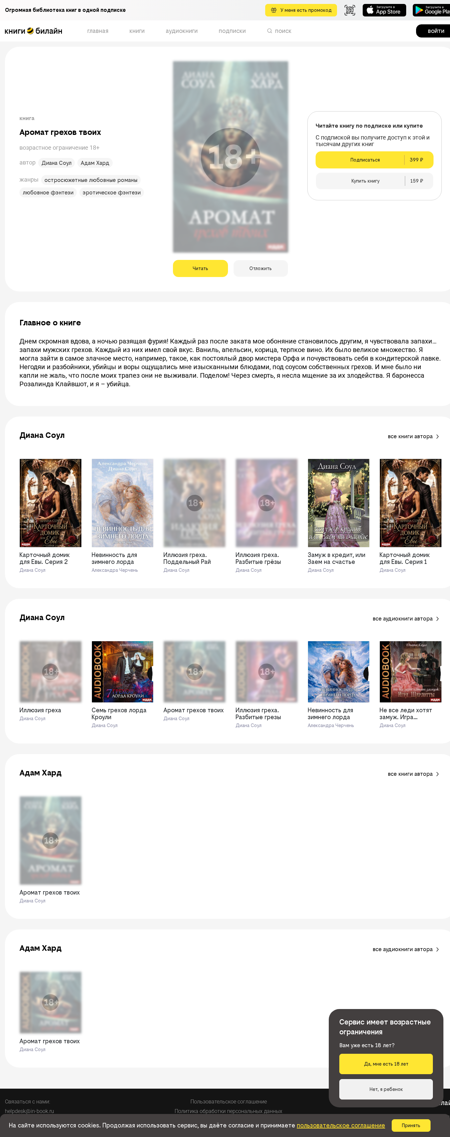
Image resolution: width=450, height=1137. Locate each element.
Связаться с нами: (27, 1102)
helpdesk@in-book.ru (29, 1111)
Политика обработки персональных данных (228, 1111)
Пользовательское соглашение (228, 1102)
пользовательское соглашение (341, 1125)
